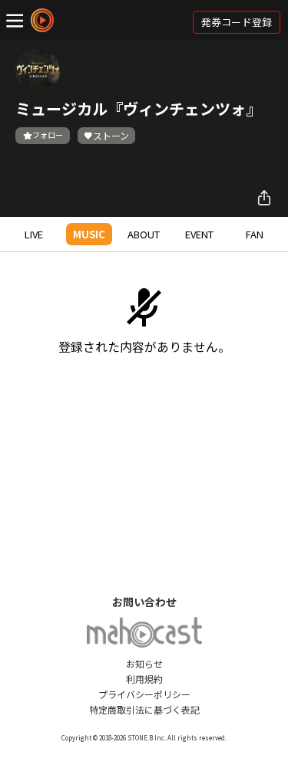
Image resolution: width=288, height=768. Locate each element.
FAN (254, 234)
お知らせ (144, 663)
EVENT (199, 234)
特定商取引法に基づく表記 (144, 709)
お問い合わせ (144, 601)
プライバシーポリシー (144, 694)
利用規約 (144, 678)
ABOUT (143, 234)
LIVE (34, 234)
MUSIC (89, 234)
